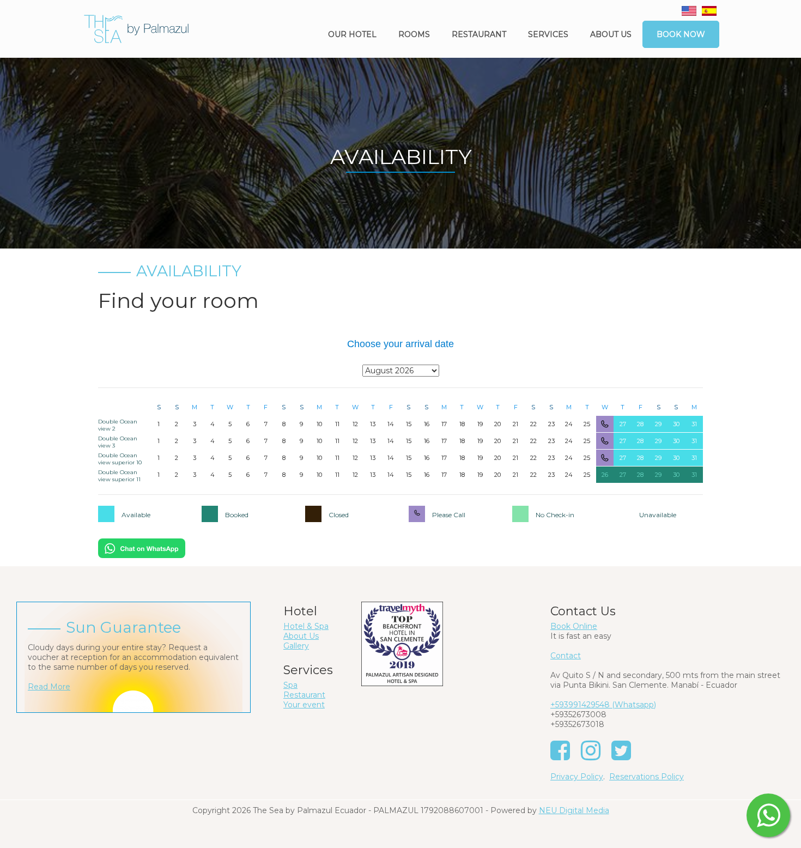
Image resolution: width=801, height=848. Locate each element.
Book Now (681, 34)
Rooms (414, 34)
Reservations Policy (646, 777)
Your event (304, 705)
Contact (565, 656)
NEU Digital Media (574, 810)
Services (548, 34)
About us (611, 34)
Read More (49, 687)
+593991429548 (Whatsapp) (603, 705)
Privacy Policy (576, 777)
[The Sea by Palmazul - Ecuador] (136, 28)
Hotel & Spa (306, 626)
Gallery (296, 646)
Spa (290, 685)
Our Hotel (352, 34)
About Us (301, 636)
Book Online (573, 626)
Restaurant (479, 34)
